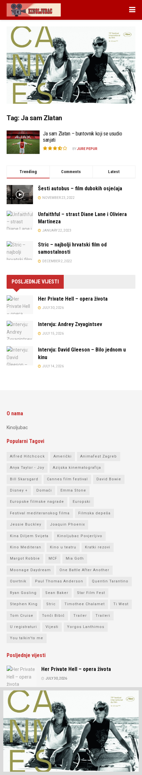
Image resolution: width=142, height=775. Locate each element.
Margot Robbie (25, 558)
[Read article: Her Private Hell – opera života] (20, 304)
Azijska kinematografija (77, 467)
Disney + (19, 490)
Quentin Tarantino (110, 581)
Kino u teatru (63, 547)
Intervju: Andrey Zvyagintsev (70, 324)
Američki (62, 456)
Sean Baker (56, 593)
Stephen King (24, 604)
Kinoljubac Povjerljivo (79, 536)
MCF (53, 558)
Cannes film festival (67, 479)
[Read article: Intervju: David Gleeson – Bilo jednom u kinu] (20, 355)
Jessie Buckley (25, 524)
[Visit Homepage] (34, 10)
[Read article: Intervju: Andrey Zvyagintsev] (20, 330)
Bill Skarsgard (24, 479)
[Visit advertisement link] (71, 70)
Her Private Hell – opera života (73, 299)
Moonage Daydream (30, 570)
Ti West (120, 604)
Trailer (80, 615)
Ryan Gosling (23, 593)
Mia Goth (75, 558)
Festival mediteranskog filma (40, 513)
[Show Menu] (132, 10)
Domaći (44, 490)
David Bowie (108, 479)
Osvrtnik (18, 581)
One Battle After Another (84, 570)
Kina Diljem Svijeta (29, 536)
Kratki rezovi (97, 547)
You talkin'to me (26, 638)
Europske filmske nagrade (37, 501)
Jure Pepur (87, 149)
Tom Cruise (21, 615)
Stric (51, 604)
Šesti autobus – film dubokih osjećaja (80, 188)
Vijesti (52, 627)
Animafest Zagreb (98, 456)
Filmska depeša (94, 513)
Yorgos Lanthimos (85, 627)
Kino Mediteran (25, 547)
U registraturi (23, 627)
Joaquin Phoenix (67, 524)
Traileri (102, 615)
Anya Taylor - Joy (27, 467)
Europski (81, 501)
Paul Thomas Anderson (59, 581)
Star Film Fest (91, 593)
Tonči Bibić (53, 615)
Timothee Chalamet (84, 604)
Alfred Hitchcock (27, 456)
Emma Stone (73, 490)
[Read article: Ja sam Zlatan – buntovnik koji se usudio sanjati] (23, 142)
